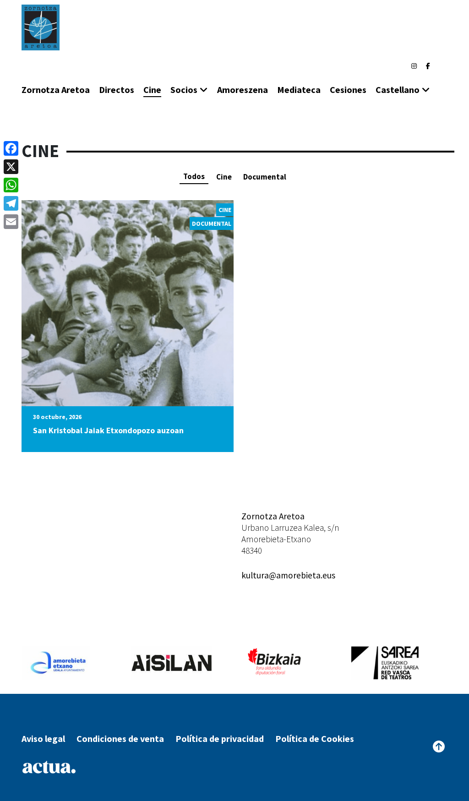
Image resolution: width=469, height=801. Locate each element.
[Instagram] (414, 66)
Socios (183, 89)
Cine (152, 89)
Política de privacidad (219, 738)
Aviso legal (43, 738)
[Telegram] (11, 203)
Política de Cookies (314, 738)
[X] (11, 167)
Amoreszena (242, 89)
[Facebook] (428, 66)
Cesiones (348, 89)
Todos (194, 176)
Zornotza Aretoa (56, 89)
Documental (264, 177)
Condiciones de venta (120, 738)
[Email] (11, 222)
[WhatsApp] (11, 185)
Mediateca (299, 89)
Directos (116, 89)
